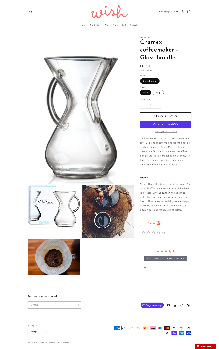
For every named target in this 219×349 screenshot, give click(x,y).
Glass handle (149, 81)
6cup (145, 92)
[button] (31, 11)
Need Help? (206, 346)
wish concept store (41, 342)
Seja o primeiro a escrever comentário (166, 258)
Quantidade (145, 99)
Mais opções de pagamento (166, 131)
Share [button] (146, 267)
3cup (158, 92)
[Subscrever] (77, 305)
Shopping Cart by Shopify (59, 342)
